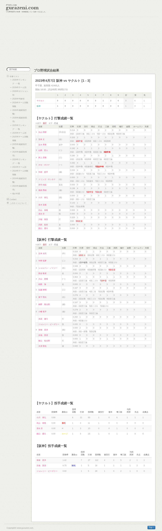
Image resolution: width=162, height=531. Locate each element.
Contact (13, 199)
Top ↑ (151, 527)
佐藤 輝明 (42, 290)
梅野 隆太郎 (44, 304)
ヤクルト (40, 101)
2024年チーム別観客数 (20, 173)
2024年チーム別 (19, 167)
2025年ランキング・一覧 (19, 127)
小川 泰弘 (43, 197)
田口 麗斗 (43, 228)
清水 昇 (41, 214)
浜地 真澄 (43, 335)
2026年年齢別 (18, 99)
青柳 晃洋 (43, 330)
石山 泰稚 (43, 210)
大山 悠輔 (43, 279)
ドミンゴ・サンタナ (47, 179)
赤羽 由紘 (42, 185)
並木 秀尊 (42, 145)
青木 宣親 (42, 205)
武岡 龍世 (43, 225)
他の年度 (16, 193)
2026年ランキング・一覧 (19, 82)
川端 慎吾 (43, 219)
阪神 (38, 106)
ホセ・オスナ (44, 165)
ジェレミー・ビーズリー (48, 324)
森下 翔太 (42, 297)
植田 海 (42, 284)
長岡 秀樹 (42, 190)
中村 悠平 (43, 172)
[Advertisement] (81, 42)
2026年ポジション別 (20, 93)
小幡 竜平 (42, 312)
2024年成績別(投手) (19, 188)
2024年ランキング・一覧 (19, 161)
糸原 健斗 (43, 319)
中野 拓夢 (42, 261)
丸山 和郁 (42, 132)
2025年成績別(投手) (19, 154)
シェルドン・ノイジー (47, 268)
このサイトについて (18, 203)
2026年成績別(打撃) (19, 112)
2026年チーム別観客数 (20, 104)
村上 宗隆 (42, 157)
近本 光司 (42, 253)
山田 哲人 (43, 150)
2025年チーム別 (19, 133)
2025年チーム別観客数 (20, 139)
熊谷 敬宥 (42, 273)
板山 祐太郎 (44, 341)
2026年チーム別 (19, 87)
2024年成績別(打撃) (19, 180)
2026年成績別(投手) (19, 120)
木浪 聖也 (42, 346)
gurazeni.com (22, 8)
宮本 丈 (41, 139)
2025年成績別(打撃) (19, 146)
